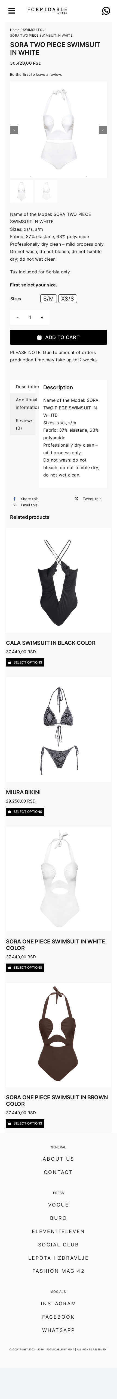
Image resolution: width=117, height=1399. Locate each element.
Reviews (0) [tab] (24, 424)
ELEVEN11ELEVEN (58, 1231)
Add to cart (62, 337)
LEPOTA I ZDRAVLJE (58, 1258)
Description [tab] (25, 386)
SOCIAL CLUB (58, 1245)
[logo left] (43, 9)
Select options (28, 662)
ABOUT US (58, 1159)
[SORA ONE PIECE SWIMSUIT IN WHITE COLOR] (58, 830)
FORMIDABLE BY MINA (60, 1349)
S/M (48, 298)
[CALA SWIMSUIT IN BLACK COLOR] (58, 531)
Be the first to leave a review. (36, 74)
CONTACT (58, 1172)
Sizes (15, 298)
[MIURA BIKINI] (58, 681)
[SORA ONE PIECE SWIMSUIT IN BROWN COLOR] (58, 986)
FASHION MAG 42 (58, 1271)
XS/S (67, 298)
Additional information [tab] (25, 403)
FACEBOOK (58, 1317)
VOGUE (58, 1205)
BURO (58, 1218)
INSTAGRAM (58, 1303)
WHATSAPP (58, 1330)
